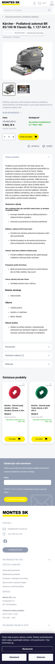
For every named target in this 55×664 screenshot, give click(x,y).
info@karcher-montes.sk (17, 529)
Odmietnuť (14, 657)
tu (12, 643)
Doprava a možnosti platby (13, 586)
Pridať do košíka (26, 137)
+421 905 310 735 (15, 534)
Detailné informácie (11, 113)
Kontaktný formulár (15, 550)
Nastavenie (27, 649)
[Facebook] (5, 540)
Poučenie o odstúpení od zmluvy (15, 578)
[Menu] (52, 3)
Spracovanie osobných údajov (14, 582)
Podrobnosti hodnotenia (35, 33)
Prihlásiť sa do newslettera (16, 499)
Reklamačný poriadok (11, 574)
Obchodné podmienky (11, 570)
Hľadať (49, 10)
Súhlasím (41, 657)
